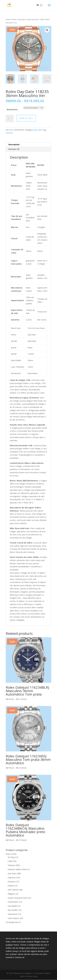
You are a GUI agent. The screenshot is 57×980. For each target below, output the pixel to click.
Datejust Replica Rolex (17, 869)
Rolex (14, 19)
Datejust (11, 865)
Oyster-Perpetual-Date (17, 898)
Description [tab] (13, 144)
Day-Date (21, 19)
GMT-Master (13, 889)
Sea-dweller (13, 906)
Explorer (11, 885)
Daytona (11, 877)
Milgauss (11, 894)
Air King (11, 857)
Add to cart (26, 118)
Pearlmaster (13, 902)
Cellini (10, 861)
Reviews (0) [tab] (13, 149)
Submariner (12, 914)
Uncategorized (12, 922)
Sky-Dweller (13, 910)
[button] (47, 30)
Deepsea (11, 881)
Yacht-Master (13, 918)
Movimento (12, 109)
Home (8, 19)
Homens (9, 133)
